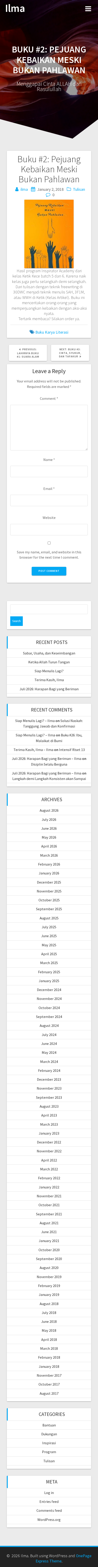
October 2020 (49, 1250)
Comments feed (49, 1510)
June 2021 (49, 1232)
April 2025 (49, 954)
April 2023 (49, 1115)
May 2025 (49, 945)
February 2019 (49, 1285)
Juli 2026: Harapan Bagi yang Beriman (49, 689)
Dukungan (49, 1434)
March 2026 (49, 855)
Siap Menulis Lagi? (49, 671)
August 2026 (49, 810)
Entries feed (49, 1501)
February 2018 (49, 1357)
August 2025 (49, 918)
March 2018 (49, 1348)
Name (49, 459)
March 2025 (49, 962)
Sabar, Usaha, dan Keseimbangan (49, 653)
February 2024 (49, 1070)
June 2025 (49, 936)
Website (49, 517)
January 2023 (49, 1133)
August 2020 (49, 1267)
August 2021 (49, 1223)
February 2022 (49, 1178)
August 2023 (49, 1106)
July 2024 (49, 1034)
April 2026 (49, 846)
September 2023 (49, 1097)
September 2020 (49, 1258)
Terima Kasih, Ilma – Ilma (33, 749)
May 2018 (49, 1330)
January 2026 (49, 873)
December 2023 (49, 1079)
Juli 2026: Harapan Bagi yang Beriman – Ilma (46, 758)
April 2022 (49, 1160)
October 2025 (49, 900)
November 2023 (49, 1088)
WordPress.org (49, 1519)
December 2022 (49, 1142)
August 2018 (49, 1303)
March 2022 (49, 1169)
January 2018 (49, 1366)
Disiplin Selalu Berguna (49, 764)
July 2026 (49, 819)
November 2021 (49, 1196)
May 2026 (49, 837)
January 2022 (49, 1187)
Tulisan (79, 189)
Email (49, 488)
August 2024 (49, 1025)
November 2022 (49, 1151)
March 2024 (49, 1061)
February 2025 (49, 972)
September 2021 (49, 1214)
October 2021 (49, 1205)
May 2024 (49, 1052)
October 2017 (49, 1384)
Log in (49, 1492)
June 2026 (49, 828)
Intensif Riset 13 (72, 749)
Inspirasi (49, 1443)
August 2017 (49, 1393)
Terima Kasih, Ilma (49, 680)
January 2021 (49, 1240)
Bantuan (49, 1425)
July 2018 (49, 1312)
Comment (49, 398)
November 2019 (49, 1276)
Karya (50, 332)
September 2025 (49, 909)
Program (49, 1451)
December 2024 (49, 989)
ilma (24, 189)
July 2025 (49, 927)
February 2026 (49, 864)
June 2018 (49, 1321)
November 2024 (49, 998)
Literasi (62, 332)
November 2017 (49, 1375)
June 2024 (49, 1043)
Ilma (15, 8)
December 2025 (49, 882)
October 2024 (49, 1007)
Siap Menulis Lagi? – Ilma (35, 720)
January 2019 (49, 1294)
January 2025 (49, 980)
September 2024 (49, 1016)
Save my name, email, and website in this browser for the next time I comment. (49, 555)
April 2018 (49, 1339)
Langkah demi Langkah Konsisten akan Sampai (49, 778)
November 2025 (49, 891)
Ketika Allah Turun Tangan (49, 662)
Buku (39, 332)
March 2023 (49, 1124)
